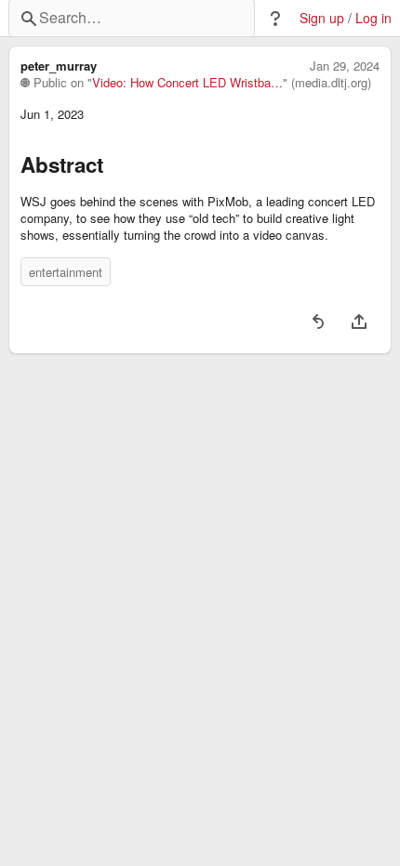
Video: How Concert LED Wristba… (187, 82)
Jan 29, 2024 (345, 66)
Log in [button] (373, 18)
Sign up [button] (322, 18)
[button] (275, 19)
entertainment (65, 272)
